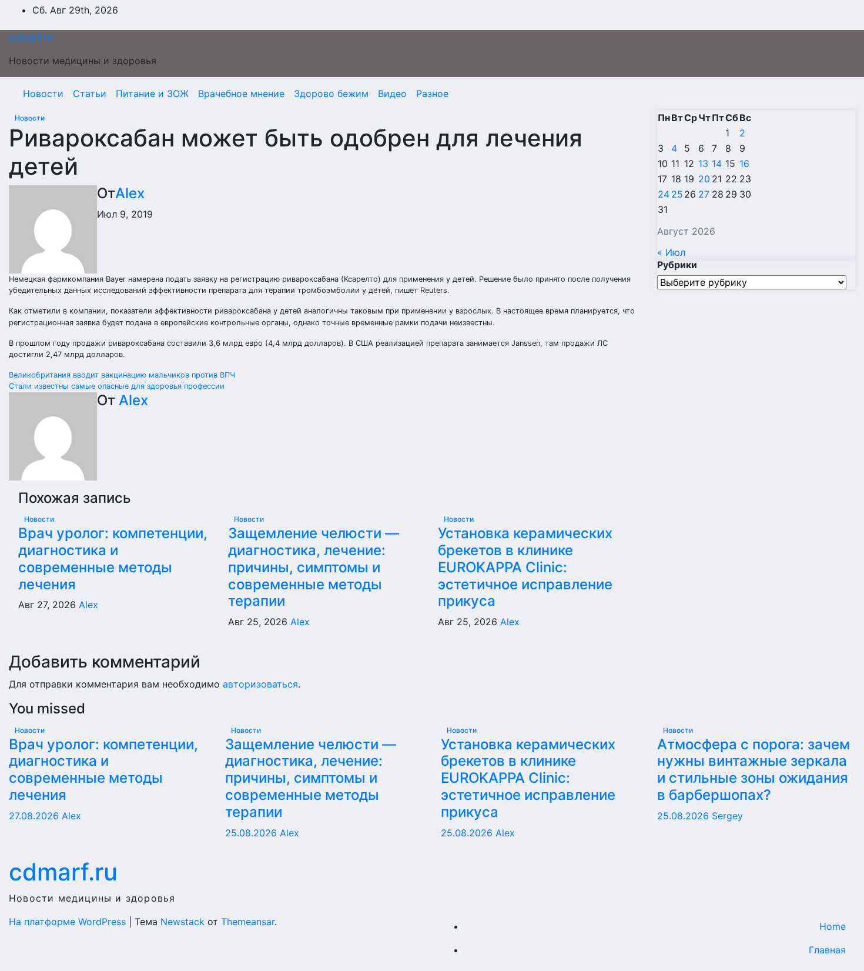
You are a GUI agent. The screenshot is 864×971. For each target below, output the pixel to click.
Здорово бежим (331, 93)
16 (744, 163)
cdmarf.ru (30, 37)
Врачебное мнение (241, 93)
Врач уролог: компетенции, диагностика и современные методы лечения (112, 558)
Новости (43, 93)
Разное (432, 93)
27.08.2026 (35, 816)
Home (832, 926)
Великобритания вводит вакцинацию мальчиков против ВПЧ (122, 375)
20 (704, 179)
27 (703, 194)
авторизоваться (260, 684)
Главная (827, 950)
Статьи (89, 93)
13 (703, 163)
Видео (392, 93)
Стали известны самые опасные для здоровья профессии (117, 386)
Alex (130, 193)
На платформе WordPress (69, 921)
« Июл (671, 252)
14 (717, 163)
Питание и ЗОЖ (152, 93)
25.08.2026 (252, 833)
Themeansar (247, 921)
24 (663, 194)
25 (677, 194)
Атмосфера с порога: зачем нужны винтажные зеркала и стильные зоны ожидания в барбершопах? (753, 769)
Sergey (727, 816)
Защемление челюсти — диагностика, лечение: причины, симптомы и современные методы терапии (313, 567)
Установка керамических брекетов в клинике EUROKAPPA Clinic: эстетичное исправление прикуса (525, 567)
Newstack (182, 921)
